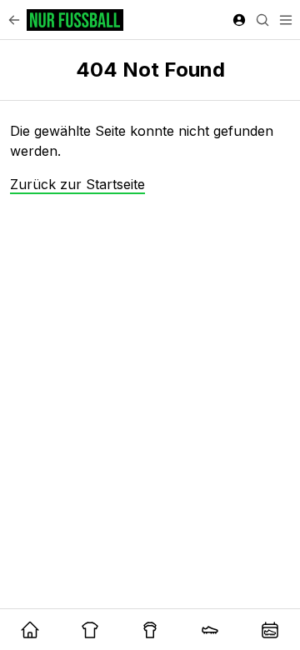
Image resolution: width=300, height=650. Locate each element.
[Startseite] (75, 20)
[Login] (239, 20)
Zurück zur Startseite (77, 184)
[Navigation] (286, 20)
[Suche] (262, 20)
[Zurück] (14, 20)
